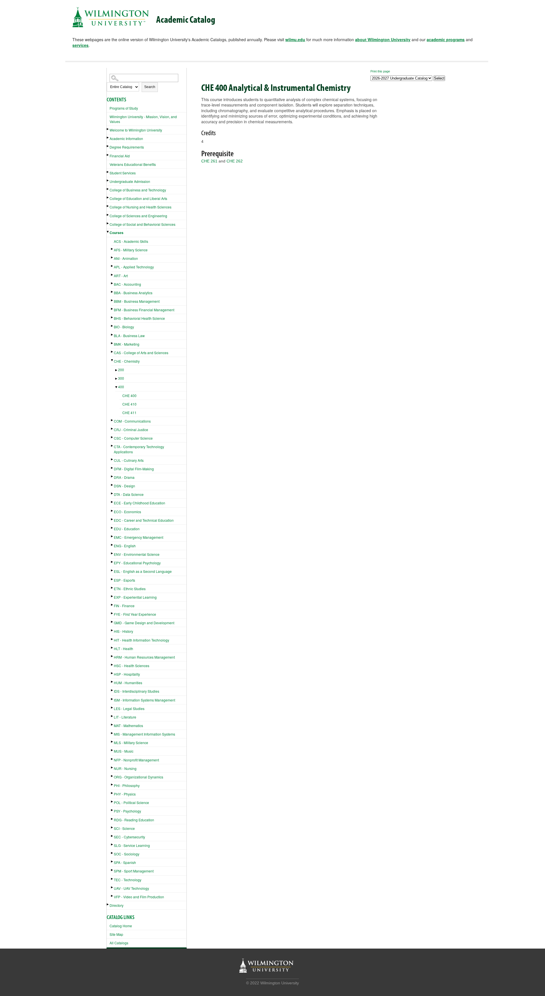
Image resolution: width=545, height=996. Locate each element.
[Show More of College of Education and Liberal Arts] (108, 197)
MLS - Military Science (131, 742)
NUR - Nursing (125, 768)
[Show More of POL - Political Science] (112, 801)
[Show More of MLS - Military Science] (112, 741)
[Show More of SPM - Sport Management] (112, 870)
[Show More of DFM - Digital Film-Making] (112, 468)
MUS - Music (123, 751)
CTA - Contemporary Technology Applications (139, 449)
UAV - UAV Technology (131, 888)
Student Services (123, 172)
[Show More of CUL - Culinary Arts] (112, 459)
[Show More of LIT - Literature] (112, 716)
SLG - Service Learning (132, 845)
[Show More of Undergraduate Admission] (108, 180)
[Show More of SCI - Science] (112, 827)
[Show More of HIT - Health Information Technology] (112, 639)
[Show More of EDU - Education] (112, 528)
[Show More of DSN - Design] (112, 485)
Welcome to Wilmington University (136, 130)
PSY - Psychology (127, 811)
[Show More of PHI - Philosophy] (112, 784)
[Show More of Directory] (108, 904)
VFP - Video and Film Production (139, 896)
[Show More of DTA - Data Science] (112, 493)
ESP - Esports (124, 580)
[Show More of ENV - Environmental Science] (112, 553)
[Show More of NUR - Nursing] (112, 767)
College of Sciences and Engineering (138, 215)
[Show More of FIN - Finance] (112, 605)
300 (121, 378)
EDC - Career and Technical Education (144, 520)
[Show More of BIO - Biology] (112, 326)
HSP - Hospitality (127, 674)
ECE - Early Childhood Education (139, 502)
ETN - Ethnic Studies (130, 588)
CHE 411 (129, 412)
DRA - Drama (124, 477)
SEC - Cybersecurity (129, 836)
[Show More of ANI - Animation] (112, 257)
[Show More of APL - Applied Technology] (112, 266)
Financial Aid (120, 155)
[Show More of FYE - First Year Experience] (112, 613)
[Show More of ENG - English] (112, 545)
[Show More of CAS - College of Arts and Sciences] (112, 351)
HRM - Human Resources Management (144, 657)
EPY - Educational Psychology (137, 562)
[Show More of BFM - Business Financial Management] (112, 309)
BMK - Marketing (126, 344)
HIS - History (123, 631)
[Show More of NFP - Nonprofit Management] (112, 759)
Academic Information (126, 138)
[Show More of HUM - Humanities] (112, 681)
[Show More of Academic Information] (108, 137)
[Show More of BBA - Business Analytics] (112, 292)
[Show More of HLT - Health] (112, 647)
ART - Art (121, 275)
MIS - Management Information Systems (144, 734)
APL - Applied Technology (134, 266)
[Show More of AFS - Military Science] (112, 249)
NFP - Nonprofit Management (136, 759)
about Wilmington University (382, 39)
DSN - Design (124, 485)
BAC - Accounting (127, 284)
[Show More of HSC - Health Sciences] (112, 664)
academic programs (446, 39)
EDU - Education (127, 528)
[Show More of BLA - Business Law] (112, 334)
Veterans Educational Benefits (133, 164)
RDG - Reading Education (134, 819)
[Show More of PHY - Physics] (112, 793)
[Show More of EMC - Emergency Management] (112, 536)
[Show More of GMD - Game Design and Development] (112, 622)
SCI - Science (124, 828)
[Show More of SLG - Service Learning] (112, 844)
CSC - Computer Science (133, 438)
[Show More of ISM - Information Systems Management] (112, 699)
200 (121, 369)
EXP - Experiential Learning (135, 597)
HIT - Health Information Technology (141, 640)
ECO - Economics (127, 511)
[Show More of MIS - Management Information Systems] (112, 733)
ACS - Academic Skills (131, 241)
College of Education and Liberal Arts (138, 198)
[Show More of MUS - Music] (112, 750)
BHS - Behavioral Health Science (139, 318)
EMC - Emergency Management (138, 537)
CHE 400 (129, 395)
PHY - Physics (125, 794)
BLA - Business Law (129, 335)
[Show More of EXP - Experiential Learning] (112, 596)
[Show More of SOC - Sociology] (112, 853)
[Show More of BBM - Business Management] (112, 300)
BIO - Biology (124, 326)
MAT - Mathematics (128, 725)
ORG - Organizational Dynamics (138, 776)
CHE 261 (209, 161)
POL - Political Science (131, 802)
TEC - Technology (127, 879)
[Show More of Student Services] (108, 172)
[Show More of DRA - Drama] (112, 476)
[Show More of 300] (116, 378)
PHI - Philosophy (127, 785)
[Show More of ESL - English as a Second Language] (112, 570)
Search (149, 87)
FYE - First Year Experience (135, 614)
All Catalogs (119, 942)
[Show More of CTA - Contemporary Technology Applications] (112, 445)
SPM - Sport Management (134, 870)
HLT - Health (123, 648)
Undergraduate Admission (130, 181)
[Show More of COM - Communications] (112, 420)
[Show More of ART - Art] (112, 274)
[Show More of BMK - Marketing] (112, 343)
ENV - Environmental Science (137, 554)
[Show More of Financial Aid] (108, 155)
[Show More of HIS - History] (112, 630)
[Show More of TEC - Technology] (112, 879)
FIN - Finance (124, 605)
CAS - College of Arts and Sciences (141, 352)
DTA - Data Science (129, 494)
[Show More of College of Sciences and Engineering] (108, 215)
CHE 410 (129, 404)
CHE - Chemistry (127, 361)
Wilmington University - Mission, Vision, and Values (143, 119)
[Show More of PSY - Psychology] (112, 810)
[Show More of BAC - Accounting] (112, 283)
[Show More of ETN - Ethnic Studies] (112, 587)
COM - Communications (132, 421)
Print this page (380, 71)
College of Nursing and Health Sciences (140, 206)
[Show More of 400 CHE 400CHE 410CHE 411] (116, 387)
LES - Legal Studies (129, 708)
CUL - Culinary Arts (129, 460)
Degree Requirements (127, 147)
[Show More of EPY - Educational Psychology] (112, 562)
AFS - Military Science (131, 249)
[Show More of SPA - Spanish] (112, 861)
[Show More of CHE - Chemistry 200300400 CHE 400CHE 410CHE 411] (112, 360)
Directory (116, 905)
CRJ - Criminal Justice (131, 429)
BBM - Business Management (137, 301)
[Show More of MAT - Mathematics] (112, 724)
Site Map (116, 934)
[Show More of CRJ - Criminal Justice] (112, 428)
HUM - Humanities (128, 682)
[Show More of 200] (116, 370)
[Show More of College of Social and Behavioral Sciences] (108, 223)
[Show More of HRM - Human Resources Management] (112, 656)
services (80, 45)
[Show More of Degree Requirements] (108, 146)
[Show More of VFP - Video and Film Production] (112, 896)
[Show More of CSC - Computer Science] (112, 437)
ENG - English (125, 545)
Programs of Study (124, 108)
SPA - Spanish (125, 862)
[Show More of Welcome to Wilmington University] (108, 129)
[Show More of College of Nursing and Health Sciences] (108, 206)
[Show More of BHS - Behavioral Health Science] (112, 317)
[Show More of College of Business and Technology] (108, 189)
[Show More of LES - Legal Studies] (112, 707)
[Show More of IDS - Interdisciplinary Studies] (112, 690)
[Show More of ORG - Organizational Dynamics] (112, 776)
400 (121, 386)
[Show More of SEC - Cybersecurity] (112, 836)
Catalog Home (121, 925)
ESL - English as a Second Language (143, 571)
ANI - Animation (126, 258)
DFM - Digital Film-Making (134, 468)
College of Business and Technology (138, 189)
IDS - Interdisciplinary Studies (136, 691)
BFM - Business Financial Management (144, 309)
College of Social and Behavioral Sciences (142, 224)
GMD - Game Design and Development (144, 622)
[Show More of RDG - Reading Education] (112, 819)
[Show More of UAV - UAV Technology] (112, 887)
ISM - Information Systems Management (144, 700)
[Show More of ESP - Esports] (112, 579)
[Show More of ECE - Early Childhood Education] (112, 502)
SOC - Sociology (126, 853)
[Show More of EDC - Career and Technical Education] (112, 519)
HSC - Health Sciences (131, 665)
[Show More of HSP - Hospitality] (112, 673)
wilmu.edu (295, 39)
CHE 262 (235, 161)
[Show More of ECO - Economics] (112, 511)
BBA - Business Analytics (133, 292)
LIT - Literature (125, 717)
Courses (116, 232)
